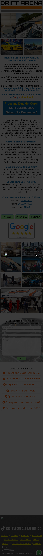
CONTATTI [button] (25, 539)
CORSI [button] (14, 535)
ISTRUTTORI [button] (10, 539)
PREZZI (7, 216)
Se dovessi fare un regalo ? (23, 390)
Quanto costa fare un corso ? (22, 396)
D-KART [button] (37, 543)
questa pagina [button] (22, 192)
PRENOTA (21, 216)
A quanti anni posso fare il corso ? (22, 372)
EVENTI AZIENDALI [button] (21, 543)
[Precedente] (3, 26)
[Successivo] (39, 26)
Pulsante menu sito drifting (40, 7)
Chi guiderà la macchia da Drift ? (23, 384)
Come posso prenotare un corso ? (22, 402)
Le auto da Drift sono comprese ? (23, 378)
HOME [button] (4, 535)
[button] (7, 547)
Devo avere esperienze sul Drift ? (22, 408)
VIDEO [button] (5, 543)
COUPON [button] (37, 535)
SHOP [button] (36, 539)
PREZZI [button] (25, 535)
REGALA (35, 216)
